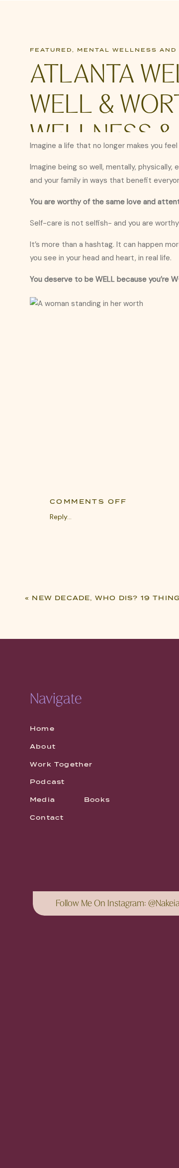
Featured (51, 50)
